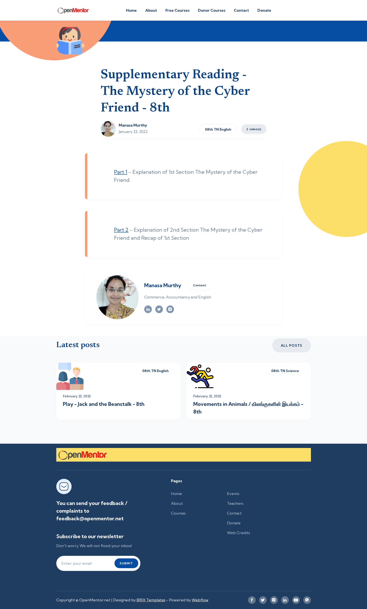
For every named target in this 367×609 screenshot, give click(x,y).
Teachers (235, 503)
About (151, 10)
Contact (241, 10)
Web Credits (238, 532)
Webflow (200, 600)
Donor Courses (211, 10)
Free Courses (177, 10)
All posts (291, 345)
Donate (264, 10)
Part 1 (120, 172)
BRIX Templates (151, 600)
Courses (178, 513)
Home (131, 10)
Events (233, 493)
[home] (75, 10)
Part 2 (121, 230)
